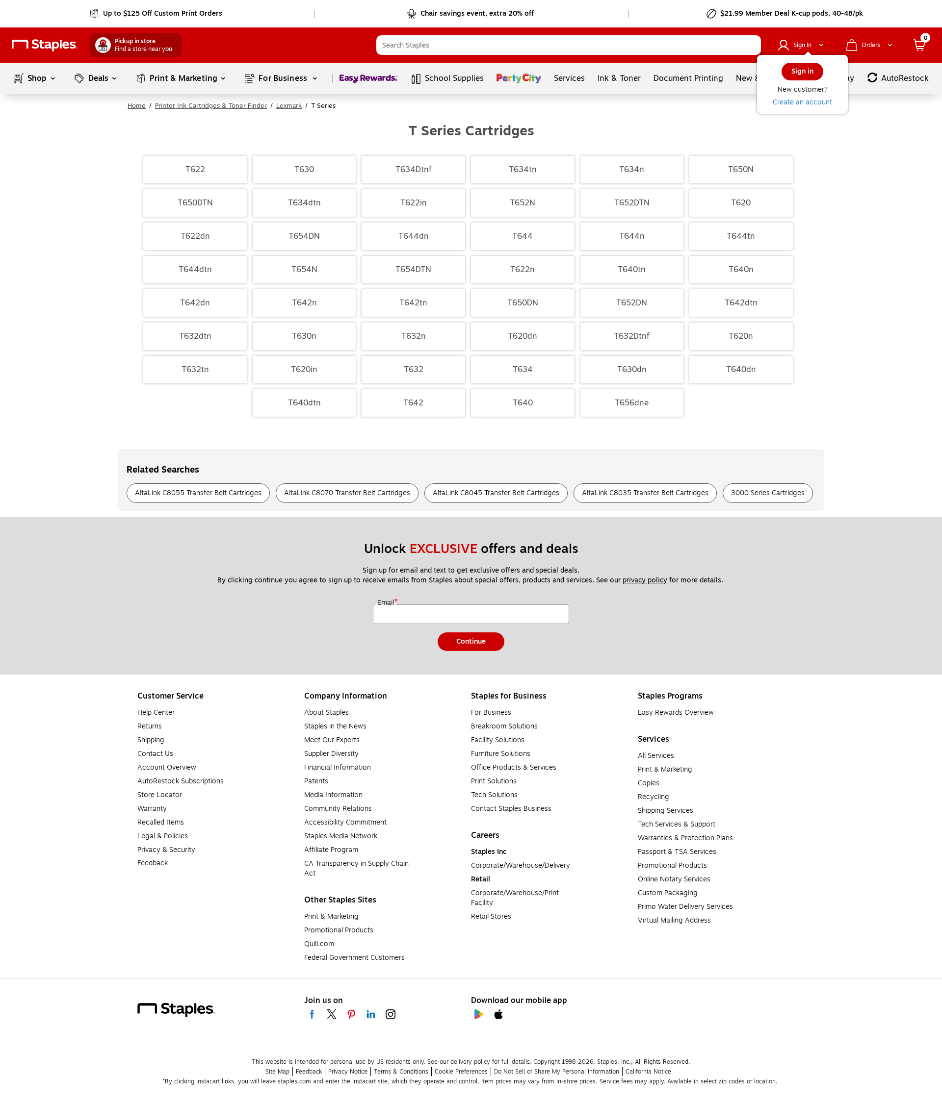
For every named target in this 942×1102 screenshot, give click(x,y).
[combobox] (568, 45)
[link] (156, 14)
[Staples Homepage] (45, 45)
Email (386, 603)
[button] (751, 45)
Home (137, 106)
